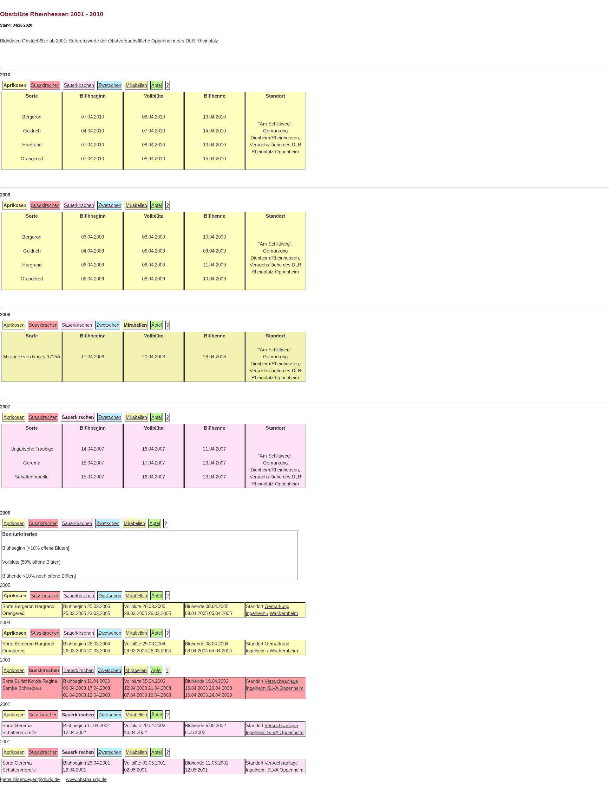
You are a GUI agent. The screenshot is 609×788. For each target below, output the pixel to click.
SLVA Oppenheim (285, 688)
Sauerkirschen (79, 85)
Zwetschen (109, 85)
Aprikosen (13, 325)
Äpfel (156, 85)
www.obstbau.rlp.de (86, 779)
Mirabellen (136, 85)
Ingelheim (256, 688)
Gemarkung (277, 606)
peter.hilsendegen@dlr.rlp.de (30, 779)
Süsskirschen (45, 85)
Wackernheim (284, 613)
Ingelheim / (257, 613)
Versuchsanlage (281, 681)
